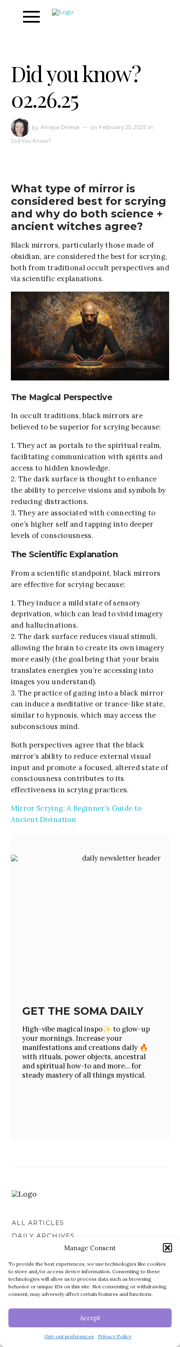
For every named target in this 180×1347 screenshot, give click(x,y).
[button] (167, 1248)
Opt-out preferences (69, 1336)
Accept (90, 1318)
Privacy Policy (114, 1336)
